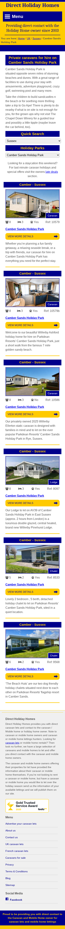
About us (10, 830)
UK (28, 38)
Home (21, 38)
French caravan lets (16, 851)
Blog (7, 878)
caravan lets (12, 742)
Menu (17, 16)
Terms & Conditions (16, 871)
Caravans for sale (15, 857)
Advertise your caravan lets (20, 823)
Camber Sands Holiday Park (24, 229)
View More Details (20, 236)
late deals (52, 171)
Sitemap (10, 885)
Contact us (11, 837)
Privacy (9, 864)
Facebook (16, 899)
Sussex (36, 38)
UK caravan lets (14, 844)
